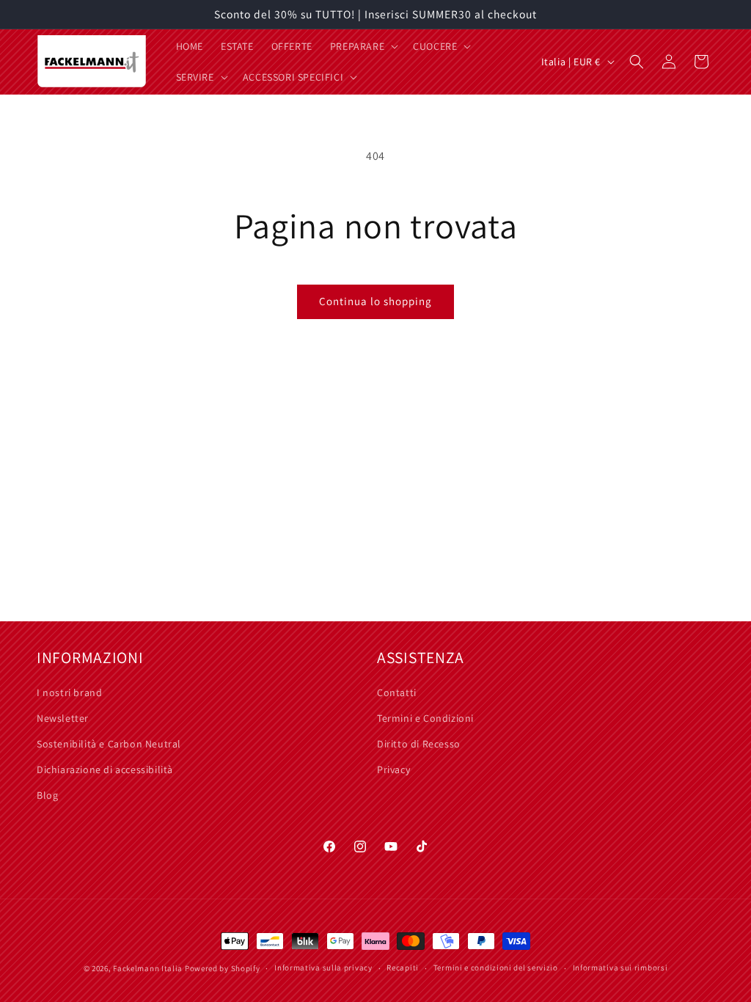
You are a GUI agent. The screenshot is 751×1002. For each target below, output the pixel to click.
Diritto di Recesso (419, 743)
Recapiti (403, 967)
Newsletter (63, 718)
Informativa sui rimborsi (620, 967)
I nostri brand (69, 692)
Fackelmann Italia (148, 968)
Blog (47, 795)
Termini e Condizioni (425, 718)
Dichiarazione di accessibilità (105, 769)
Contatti (397, 692)
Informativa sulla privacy (323, 967)
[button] (362, 46)
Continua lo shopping (375, 301)
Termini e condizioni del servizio (495, 967)
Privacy (393, 769)
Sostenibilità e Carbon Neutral (109, 743)
